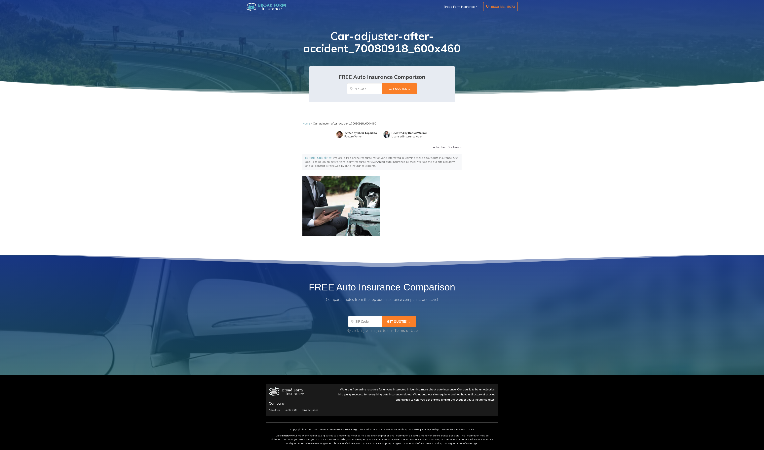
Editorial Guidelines (318, 158)
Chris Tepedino (367, 133)
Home (306, 123)
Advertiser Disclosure (447, 147)
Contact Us (291, 410)
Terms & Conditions (453, 429)
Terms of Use (406, 330)
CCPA (471, 429)
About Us (274, 410)
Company (277, 403)
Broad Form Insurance (459, 7)
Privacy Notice (310, 410)
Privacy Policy (430, 429)
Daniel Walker (417, 133)
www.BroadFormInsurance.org (338, 429)
